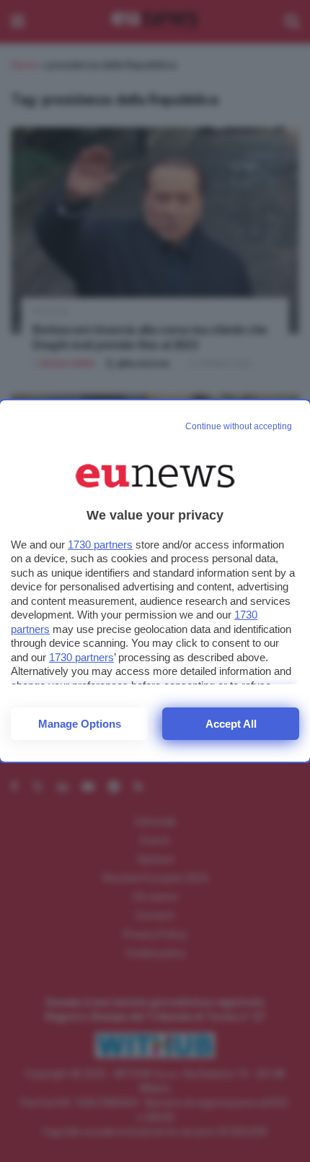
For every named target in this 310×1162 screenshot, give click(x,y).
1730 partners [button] (100, 544)
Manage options (79, 724)
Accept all (231, 724)
